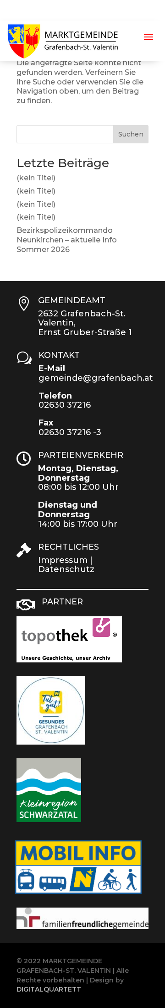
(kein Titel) (35, 177)
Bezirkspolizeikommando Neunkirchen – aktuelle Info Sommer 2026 (66, 240)
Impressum (63, 560)
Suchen (130, 134)
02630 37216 (64, 405)
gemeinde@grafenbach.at (95, 378)
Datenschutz (66, 569)
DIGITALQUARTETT (48, 989)
